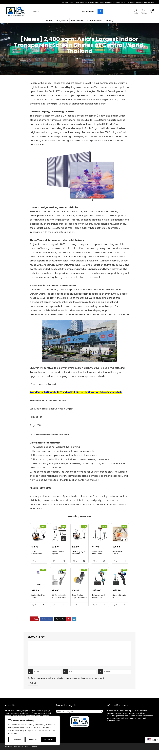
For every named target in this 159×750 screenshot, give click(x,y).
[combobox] (79, 711)
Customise (16, 739)
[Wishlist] (143, 10)
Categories (60, 20)
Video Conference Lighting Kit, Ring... (38, 553)
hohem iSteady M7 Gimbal (99, 596)
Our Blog (109, 20)
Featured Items (94, 20)
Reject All (33, 739)
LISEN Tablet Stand (118, 552)
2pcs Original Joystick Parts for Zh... (79, 597)
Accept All (48, 739)
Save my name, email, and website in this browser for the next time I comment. (67, 678)
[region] (32, 730)
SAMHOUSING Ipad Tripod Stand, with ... (97, 553)
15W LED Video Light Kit (58, 552)
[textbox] (79, 711)
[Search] (100, 11)
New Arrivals (77, 20)
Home (49, 20)
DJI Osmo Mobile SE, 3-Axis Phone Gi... (59, 597)
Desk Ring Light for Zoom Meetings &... (78, 553)
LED (51, 87)
